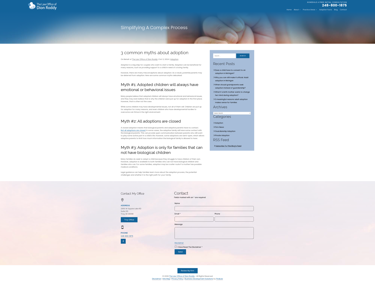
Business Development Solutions (199, 279)
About (296, 10)
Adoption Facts (325, 10)
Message (179, 224)
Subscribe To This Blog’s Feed (228, 146)
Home (289, 10)
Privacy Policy (177, 279)
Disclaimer (179, 243)
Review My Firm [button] (187, 270)
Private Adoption (222, 135)
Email (178, 214)
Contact (343, 10)
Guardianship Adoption (225, 131)
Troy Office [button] (129, 219)
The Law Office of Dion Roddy (145, 59)
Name (177, 203)
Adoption (174, 59)
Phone (217, 214)
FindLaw (219, 279)
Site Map (166, 279)
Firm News (219, 127)
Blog (336, 10)
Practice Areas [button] (309, 10)
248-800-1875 (334, 5)
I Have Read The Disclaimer (190, 247)
